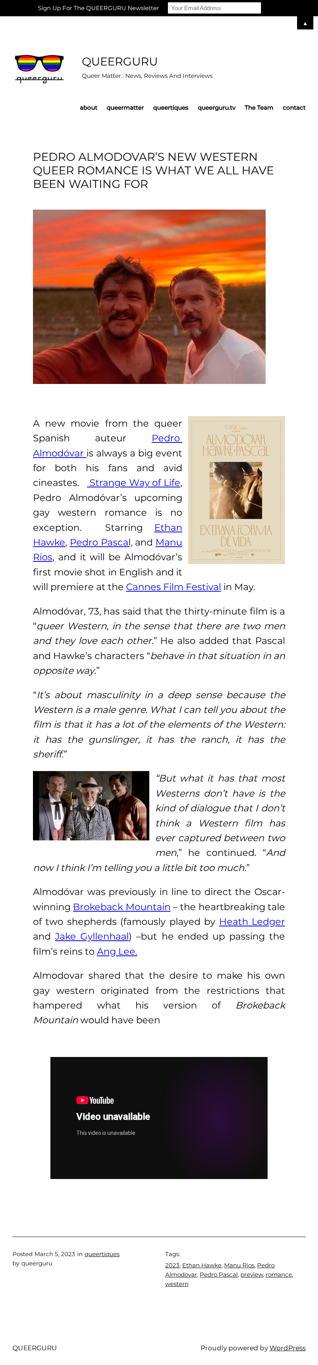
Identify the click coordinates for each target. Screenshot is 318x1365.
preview (251, 1274)
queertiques (102, 1254)
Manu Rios (239, 1265)
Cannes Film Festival (173, 586)
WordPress (288, 1348)
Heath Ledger (252, 921)
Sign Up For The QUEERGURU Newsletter (98, 8)
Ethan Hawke (201, 1265)
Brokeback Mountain (121, 906)
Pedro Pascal (219, 1274)
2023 (172, 1265)
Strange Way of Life (133, 482)
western (176, 1284)
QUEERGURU (120, 61)
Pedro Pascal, (101, 542)
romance (279, 1274)
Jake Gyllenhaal (92, 936)
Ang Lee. (117, 951)
